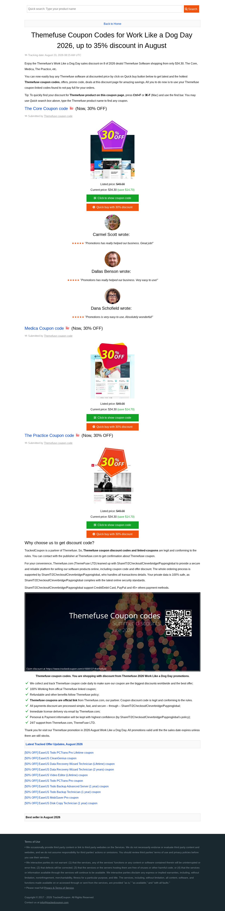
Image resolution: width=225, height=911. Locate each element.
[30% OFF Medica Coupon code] (112, 369)
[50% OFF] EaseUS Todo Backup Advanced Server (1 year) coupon (67, 786)
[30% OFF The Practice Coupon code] (112, 476)
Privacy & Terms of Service (59, 887)
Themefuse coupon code (58, 116)
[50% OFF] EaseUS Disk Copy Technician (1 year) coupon (61, 803)
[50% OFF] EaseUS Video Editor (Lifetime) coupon (56, 775)
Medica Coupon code (45, 328)
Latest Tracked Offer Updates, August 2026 (54, 744)
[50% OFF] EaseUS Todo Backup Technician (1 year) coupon (63, 791)
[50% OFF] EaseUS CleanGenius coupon (50, 758)
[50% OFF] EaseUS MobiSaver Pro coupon (52, 797)
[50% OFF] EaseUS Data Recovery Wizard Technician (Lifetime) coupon (70, 763)
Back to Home (112, 23)
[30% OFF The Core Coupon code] (112, 149)
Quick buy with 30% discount (114, 207)
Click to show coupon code (114, 198)
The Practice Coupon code (50, 435)
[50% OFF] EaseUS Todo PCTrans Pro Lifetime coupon (59, 752)
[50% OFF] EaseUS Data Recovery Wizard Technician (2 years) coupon (69, 769)
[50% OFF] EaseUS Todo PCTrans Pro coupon (54, 780)
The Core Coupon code (47, 108)
